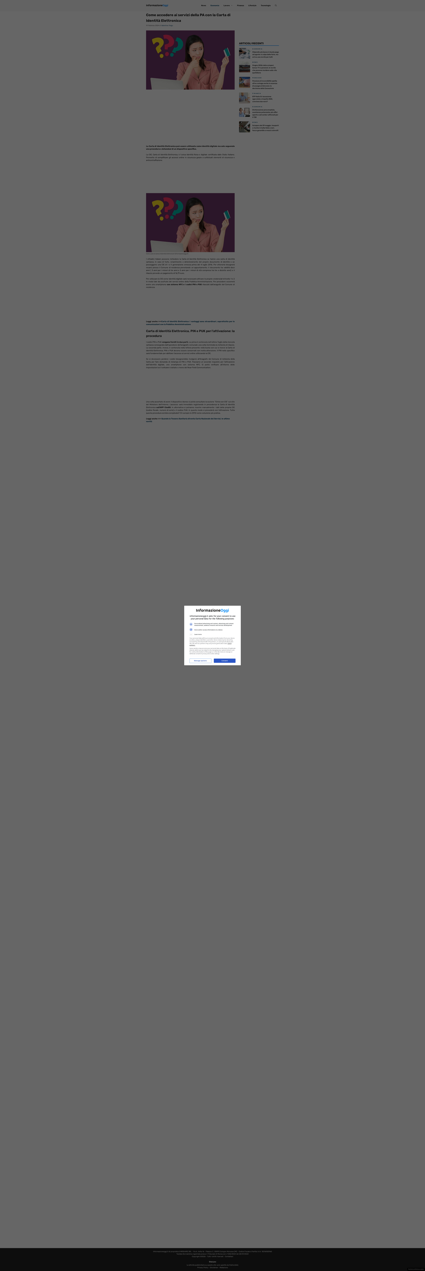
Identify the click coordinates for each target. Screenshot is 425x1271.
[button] (212, 634)
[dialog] (212, 635)
